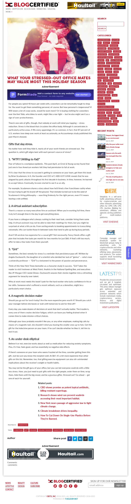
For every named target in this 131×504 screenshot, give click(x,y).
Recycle (101, 104)
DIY (107, 60)
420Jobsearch (104, 40)
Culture (118, 57)
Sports (117, 113)
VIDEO (115, 121)
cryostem (102, 54)
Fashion (115, 66)
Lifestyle (117, 83)
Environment (103, 66)
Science (101, 113)
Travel (114, 118)
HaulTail (52, 9)
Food (100, 69)
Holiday (101, 75)
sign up (120, 485)
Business (114, 46)
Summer (111, 116)
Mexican (111, 89)
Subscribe (35, 486)
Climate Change (104, 51)
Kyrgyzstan (108, 81)
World (101, 124)
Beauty (106, 43)
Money (110, 92)
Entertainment (113, 63)
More (8, 12)
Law (109, 83)
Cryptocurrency (105, 57)
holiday (33, 430)
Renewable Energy (106, 107)
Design (101, 60)
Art (99, 43)
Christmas (18, 430)
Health (109, 72)
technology (103, 118)
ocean (108, 98)
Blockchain (29, 9)
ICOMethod (103, 78)
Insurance (114, 78)
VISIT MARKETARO (112, 263)
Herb (116, 72)
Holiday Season (44, 430)
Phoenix (115, 101)
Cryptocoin (17, 9)
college (117, 51)
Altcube (115, 40)
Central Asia (113, 48)
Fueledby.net (71, 499)
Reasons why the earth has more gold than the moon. (113, 156)
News (8, 9)
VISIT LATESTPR (110, 307)
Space (109, 113)
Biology (115, 43)
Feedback (129, 253)
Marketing (41, 9)
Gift (26, 430)
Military (101, 92)
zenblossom (111, 124)
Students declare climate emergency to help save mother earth (114, 168)
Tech (119, 116)
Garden (108, 69)
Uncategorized (104, 121)
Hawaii (100, 72)
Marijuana (102, 86)
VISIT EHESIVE (110, 221)
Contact (9, 489)
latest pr (102, 83)
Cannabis (102, 48)
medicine (101, 89)
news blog (68, 430)
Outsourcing (104, 101)
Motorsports (104, 95)
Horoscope (112, 75)
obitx (100, 98)
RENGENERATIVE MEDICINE (108, 110)
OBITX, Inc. (51, 496)
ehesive (101, 63)
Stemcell (102, 116)
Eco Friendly (116, 60)
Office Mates (80, 430)
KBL (99, 81)
